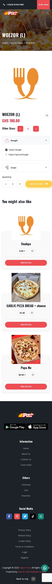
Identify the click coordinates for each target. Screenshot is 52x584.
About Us (26, 453)
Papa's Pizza (25, 567)
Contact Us (26, 459)
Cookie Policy (24, 541)
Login (24, 552)
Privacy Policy (24, 530)
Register (24, 557)
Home (5, 43)
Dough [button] (14, 140)
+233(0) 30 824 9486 (15, 4)
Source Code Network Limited (32, 571)
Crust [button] (13, 167)
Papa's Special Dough (18, 154)
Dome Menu (17, 43)
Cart (26, 490)
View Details (26, 262)
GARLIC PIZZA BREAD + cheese (26, 305)
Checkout (26, 484)
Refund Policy (24, 535)
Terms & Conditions (24, 546)
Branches (26, 495)
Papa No (26, 367)
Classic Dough (15, 149)
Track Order (26, 465)
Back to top (22, 578)
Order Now (43, 4)
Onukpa (26, 243)
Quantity (6, 177)
